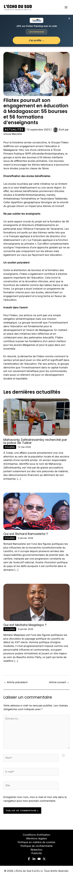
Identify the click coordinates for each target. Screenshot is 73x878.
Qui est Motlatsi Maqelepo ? (25, 625)
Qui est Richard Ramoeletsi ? (25, 534)
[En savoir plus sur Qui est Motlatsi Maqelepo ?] (36, 602)
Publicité (36, 853)
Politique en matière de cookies (36, 842)
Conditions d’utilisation (36, 834)
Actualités (14, 129)
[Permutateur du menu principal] (66, 7)
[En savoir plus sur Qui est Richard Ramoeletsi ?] (36, 511)
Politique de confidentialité (37, 845)
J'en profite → (36, 40)
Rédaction (36, 849)
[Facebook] (28, 858)
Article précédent (16, 682)
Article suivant (59, 682)
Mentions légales (36, 838)
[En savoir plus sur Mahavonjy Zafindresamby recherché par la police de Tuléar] (36, 416)
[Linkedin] (33, 858)
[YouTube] (39, 858)
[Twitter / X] (44, 858)
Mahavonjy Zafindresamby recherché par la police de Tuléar (35, 441)
